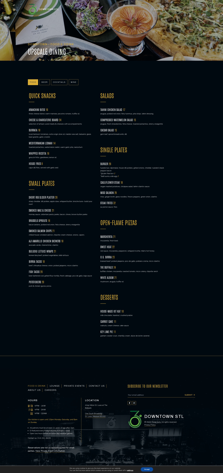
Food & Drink (37, 386)
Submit (189, 395)
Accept (147, 469)
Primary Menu (190, 9)
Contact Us (97, 386)
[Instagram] (134, 403)
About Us (34, 390)
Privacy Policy (149, 425)
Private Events (175, 9)
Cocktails (59, 82)
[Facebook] (129, 403)
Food (33, 82)
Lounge (158, 9)
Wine (73, 82)
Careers (51, 390)
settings (130, 470)
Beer (44, 82)
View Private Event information (50, 451)
